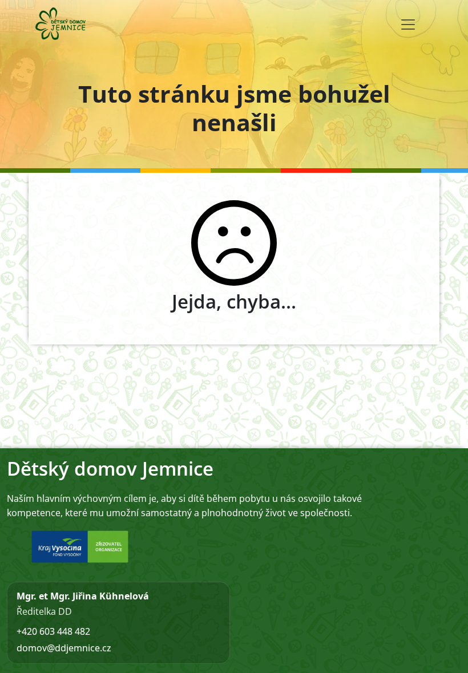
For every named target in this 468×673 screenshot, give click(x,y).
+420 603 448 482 (53, 631)
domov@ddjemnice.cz (64, 648)
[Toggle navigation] (408, 24)
